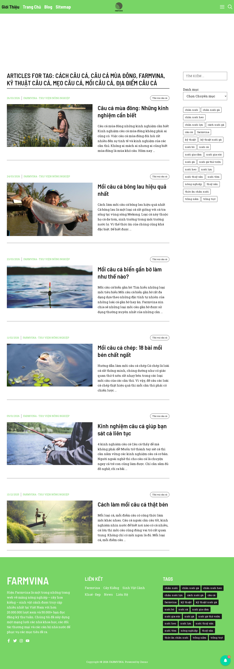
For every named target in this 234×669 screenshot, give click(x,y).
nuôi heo (190, 169)
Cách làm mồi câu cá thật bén (133, 504)
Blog (48, 6)
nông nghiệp (193, 184)
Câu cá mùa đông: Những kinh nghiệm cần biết (133, 111)
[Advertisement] (117, 39)
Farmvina (92, 588)
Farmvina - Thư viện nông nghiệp (46, 98)
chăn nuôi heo (194, 117)
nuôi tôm (213, 176)
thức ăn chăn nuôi (197, 191)
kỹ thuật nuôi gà (210, 139)
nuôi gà (190, 161)
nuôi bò (190, 147)
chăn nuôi (191, 110)
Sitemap (63, 6)
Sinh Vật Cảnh (133, 588)
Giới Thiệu (10, 6)
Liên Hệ (122, 594)
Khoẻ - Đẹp (93, 594)
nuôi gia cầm (193, 154)
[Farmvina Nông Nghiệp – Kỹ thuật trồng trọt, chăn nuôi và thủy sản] (119, 7)
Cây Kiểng (111, 588)
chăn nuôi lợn (194, 124)
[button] (230, 7)
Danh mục (191, 89)
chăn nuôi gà (211, 110)
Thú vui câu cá (159, 98)
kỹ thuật (190, 139)
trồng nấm (192, 199)
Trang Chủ (32, 6)
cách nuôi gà (216, 124)
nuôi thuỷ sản (194, 176)
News (108, 594)
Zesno (144, 662)
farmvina (203, 132)
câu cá (189, 132)
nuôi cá (204, 147)
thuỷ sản (212, 184)
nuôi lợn (206, 169)
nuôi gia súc (214, 154)
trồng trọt (209, 199)
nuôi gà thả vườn (210, 161)
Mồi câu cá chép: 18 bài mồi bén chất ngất (130, 351)
